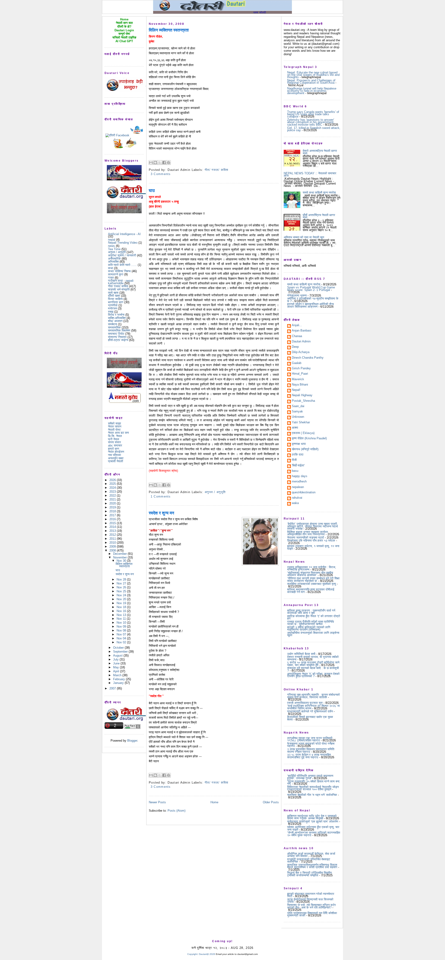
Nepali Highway (302, 395)
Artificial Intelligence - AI (124, 234)
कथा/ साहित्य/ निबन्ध (119, 271)
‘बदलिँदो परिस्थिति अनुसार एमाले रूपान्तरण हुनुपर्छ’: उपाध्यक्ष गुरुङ (310, 777)
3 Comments (161, 174)
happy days (299, 476)
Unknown (298, 417)
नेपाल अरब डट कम (118, 432)
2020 (113, 503)
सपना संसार (114, 442)
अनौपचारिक (114, 258)
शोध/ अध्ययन (115, 321)
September (121, 651)
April (116, 671)
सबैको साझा (114, 423)
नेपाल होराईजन (116, 451)
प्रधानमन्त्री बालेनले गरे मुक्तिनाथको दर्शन (310, 711)
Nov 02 (122, 642)
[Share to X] (159, 162)
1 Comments (161, 496)
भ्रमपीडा (113, 305)
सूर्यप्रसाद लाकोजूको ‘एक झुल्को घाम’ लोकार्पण (312, 821)
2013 (113, 531)
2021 (113, 499)
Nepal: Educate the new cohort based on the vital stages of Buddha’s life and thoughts (313, 75)
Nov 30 (122, 560)
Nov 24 (122, 595)
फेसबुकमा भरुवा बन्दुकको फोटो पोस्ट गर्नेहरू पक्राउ (310, 745)
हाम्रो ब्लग (113, 448)
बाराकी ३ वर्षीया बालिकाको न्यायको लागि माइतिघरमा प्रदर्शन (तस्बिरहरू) (308, 628)
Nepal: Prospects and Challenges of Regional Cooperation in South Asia (311, 81)
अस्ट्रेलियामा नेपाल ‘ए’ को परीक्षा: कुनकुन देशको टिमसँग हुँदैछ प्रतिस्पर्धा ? (313, 675)
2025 (113, 483)
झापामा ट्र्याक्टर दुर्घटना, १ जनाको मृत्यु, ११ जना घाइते (313, 547)
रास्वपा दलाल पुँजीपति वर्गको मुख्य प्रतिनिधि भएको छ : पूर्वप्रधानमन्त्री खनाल (310, 623)
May (116, 667)
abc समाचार (115, 445)
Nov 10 (122, 622)
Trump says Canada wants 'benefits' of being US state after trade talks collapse (313, 114)
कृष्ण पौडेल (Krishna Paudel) (309, 438)
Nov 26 (122, 587)
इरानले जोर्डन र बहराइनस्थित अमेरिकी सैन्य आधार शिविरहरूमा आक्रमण (310, 305)
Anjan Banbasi (301, 330)
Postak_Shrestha (303, 401)
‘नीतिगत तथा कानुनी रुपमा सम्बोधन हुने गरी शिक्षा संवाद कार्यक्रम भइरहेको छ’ (313, 579)
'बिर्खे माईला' (298, 465)
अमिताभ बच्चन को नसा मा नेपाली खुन (304, 237)
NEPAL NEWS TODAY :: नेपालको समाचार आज (310, 174)
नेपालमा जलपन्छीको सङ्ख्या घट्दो (305, 537)
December (120, 553)
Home (214, 802)
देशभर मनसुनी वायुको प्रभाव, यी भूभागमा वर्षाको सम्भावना (313, 658)
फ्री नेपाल (113, 439)
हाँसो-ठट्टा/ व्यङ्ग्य (118, 340)
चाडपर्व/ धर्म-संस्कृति (119, 289)
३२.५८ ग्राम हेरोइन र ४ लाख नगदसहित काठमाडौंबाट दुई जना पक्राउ (309, 756)
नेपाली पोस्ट (114, 429)
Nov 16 (122, 611)
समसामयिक (114, 327)
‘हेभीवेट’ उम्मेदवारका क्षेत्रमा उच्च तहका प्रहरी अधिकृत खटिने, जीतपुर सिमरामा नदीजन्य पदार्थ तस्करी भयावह (312, 526)
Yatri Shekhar (301, 422)
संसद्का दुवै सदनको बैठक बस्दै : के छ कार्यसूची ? (313, 669)
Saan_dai (298, 406)
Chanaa (297, 336)
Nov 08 (122, 630)
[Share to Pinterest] (168, 162)
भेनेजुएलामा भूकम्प (297, 295)
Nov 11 (122, 618)
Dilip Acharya (300, 352)
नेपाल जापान (114, 426)
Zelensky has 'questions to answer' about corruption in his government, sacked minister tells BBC (310, 122)
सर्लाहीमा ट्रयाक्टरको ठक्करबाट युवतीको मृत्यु (311, 584)
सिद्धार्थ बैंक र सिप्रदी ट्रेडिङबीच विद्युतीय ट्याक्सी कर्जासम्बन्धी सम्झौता (309, 874)
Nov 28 (122, 579)
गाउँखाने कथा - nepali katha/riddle (121, 282)
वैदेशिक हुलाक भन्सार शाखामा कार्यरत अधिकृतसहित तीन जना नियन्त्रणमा (307, 533)
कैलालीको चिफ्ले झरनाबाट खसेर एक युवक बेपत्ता (310, 718)
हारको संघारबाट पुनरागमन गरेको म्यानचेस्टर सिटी (310, 895)
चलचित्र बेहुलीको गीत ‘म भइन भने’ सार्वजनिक (312, 795)
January (119, 683)
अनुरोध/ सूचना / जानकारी (122, 255)
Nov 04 (122, 638)
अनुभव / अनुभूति (117, 252)
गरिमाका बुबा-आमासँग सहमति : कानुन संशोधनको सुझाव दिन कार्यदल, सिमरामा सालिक (313, 696)
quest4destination (303, 492)
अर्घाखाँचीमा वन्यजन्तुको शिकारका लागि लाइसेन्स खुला (313, 634)
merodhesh (299, 481)
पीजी (294, 460)
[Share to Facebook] (164, 162)
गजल (111, 277)
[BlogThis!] (155, 162)
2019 (113, 507)
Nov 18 (122, 607)
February (119, 679)
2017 (113, 515)
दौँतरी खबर (114, 295)
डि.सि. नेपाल (115, 436)
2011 (113, 538)
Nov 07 (122, 634)
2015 (113, 523)
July (116, 659)
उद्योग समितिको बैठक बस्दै (301, 654)
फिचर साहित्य (115, 299)
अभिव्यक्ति (113, 261)
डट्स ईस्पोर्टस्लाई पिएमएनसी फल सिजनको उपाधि (310, 900)
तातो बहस (113, 292)
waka (295, 503)
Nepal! (296, 390)
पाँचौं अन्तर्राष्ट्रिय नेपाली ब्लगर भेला (319, 216)
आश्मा (295, 428)
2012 (113, 534)
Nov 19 (122, 603)
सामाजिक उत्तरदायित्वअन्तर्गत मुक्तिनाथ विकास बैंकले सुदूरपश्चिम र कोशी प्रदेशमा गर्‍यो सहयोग (312, 866)
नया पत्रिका (114, 455)
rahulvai (297, 498)
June (117, 663)
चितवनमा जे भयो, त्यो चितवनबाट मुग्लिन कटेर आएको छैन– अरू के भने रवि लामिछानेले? (311, 906)
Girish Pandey (301, 368)
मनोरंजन (112, 308)
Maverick (298, 379)
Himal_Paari (300, 374)
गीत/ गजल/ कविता (118, 286)
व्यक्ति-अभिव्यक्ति (117, 318)
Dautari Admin (301, 341)
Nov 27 (122, 583)
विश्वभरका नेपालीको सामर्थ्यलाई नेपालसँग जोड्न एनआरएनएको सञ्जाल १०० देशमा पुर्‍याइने (313, 788)
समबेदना (112, 324)
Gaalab (296, 363)
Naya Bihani (300, 384)
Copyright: (192, 954)
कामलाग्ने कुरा (115, 274)
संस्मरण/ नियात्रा (117, 337)
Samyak (297, 411)
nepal (111, 239)
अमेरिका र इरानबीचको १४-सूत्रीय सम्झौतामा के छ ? (312, 300)
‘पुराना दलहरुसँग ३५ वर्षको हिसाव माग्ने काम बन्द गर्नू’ (313, 782)
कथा (110, 268)
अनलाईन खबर (116, 458)
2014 (113, 527)
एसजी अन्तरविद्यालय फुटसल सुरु (305, 703)
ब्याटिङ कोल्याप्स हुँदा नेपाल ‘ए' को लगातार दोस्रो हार (313, 617)
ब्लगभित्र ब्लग (115, 302)
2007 (113, 688)
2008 (113, 550)
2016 (113, 519)
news (111, 246)
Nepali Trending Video (122, 242)
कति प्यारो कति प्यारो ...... (122, 265)
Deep (295, 347)
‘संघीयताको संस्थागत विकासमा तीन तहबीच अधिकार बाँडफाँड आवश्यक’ (310, 574)
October (119, 647)
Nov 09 (122, 626)
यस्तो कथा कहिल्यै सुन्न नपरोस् (319, 192)
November (120, 557)
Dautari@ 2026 (207, 954)
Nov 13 (122, 615)
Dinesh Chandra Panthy (308, 358)
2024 (113, 487)
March (117, 675)
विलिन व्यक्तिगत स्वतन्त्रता (124, 565)
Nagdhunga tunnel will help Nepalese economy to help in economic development (311, 91)
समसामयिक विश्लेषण (119, 330)
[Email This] (151, 162)
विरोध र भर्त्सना (116, 314)
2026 (113, 480)
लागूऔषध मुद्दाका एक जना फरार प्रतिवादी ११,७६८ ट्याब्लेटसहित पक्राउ (309, 739)
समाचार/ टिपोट (116, 333)
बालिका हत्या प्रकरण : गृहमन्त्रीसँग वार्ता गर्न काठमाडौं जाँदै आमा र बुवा (311, 612)
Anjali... (297, 325)
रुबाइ (110, 311)
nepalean (298, 487)
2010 (113, 542)
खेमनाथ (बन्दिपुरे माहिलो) (305, 449)
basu (295, 471)
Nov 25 (122, 591)
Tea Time (114, 249)
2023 (113, 491)
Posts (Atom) (176, 810)
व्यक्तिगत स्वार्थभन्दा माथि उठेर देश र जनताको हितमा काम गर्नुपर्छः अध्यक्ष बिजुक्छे (312, 817)
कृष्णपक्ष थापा (299, 444)
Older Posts (271, 802)
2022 (113, 495)
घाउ (118, 570)
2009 (113, 546)
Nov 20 (122, 599)
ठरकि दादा (297, 454)
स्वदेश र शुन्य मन (125, 574)
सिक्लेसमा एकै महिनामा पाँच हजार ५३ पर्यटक (311, 540)
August (118, 655)
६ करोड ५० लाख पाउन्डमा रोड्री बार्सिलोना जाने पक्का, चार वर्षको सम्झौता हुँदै (313, 664)
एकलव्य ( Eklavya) (303, 433)
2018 (113, 511)
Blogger (132, 740)
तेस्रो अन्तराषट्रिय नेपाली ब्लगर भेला (320, 152)
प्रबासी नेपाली (115, 461)
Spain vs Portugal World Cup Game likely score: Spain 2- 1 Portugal (311, 288)
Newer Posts (157, 802)
